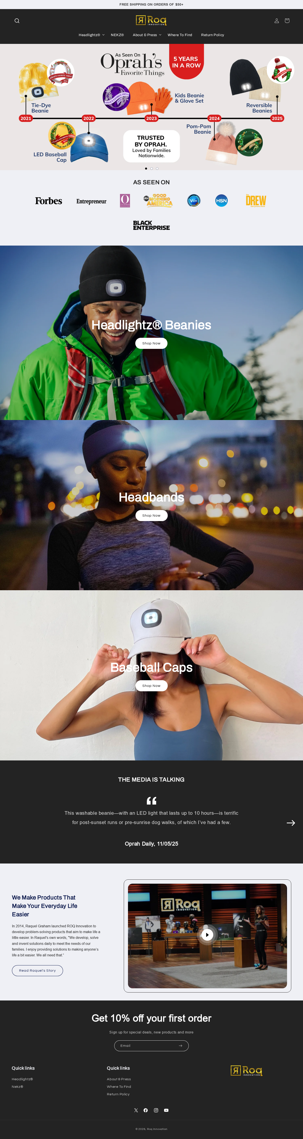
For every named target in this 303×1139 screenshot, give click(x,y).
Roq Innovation (157, 1129)
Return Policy (118, 1094)
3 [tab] (157, 168)
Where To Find (119, 1086)
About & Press (119, 1079)
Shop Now (151, 343)
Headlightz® (22, 1079)
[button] (17, 21)
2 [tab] (151, 168)
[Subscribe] (180, 1045)
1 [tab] (146, 168)
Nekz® (17, 1086)
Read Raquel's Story (37, 970)
